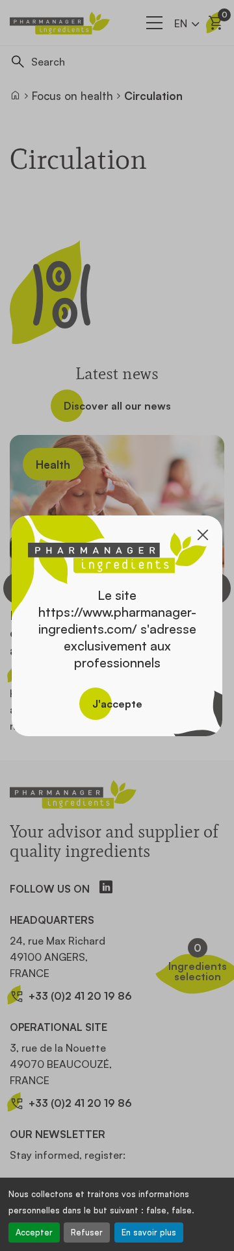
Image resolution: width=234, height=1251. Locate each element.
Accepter (34, 1232)
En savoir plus (149, 1232)
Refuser (87, 1232)
